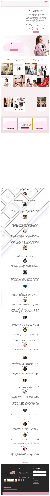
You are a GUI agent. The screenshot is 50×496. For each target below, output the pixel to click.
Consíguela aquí (7, 487)
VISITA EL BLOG (10, 128)
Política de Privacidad (36, 480)
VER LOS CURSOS (39, 128)
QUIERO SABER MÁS (25, 128)
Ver (36, 480)
